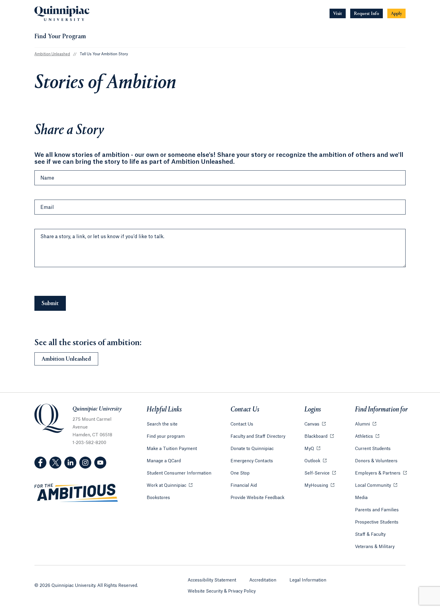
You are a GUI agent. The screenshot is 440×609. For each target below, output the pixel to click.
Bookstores (158, 498)
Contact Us (241, 424)
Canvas (315, 424)
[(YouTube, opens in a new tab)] (100, 463)
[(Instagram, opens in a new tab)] (85, 463)
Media (361, 498)
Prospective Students (376, 522)
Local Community (376, 485)
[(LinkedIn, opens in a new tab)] (70, 463)
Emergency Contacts (251, 461)
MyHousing (319, 485)
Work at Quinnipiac (169, 485)
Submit (50, 304)
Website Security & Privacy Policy (222, 591)
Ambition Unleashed (52, 54)
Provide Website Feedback (257, 498)
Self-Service (320, 473)
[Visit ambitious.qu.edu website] (76, 493)
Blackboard (319, 436)
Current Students (373, 449)
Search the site (162, 424)
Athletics (367, 436)
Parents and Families (377, 510)
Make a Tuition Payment (172, 449)
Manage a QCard (164, 461)
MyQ (312, 449)
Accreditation (262, 580)
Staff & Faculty (370, 535)
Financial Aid (243, 485)
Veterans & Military (375, 547)
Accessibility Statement (212, 580)
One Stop (240, 473)
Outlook (315, 461)
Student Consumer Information (179, 473)
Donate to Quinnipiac (252, 449)
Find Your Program (60, 36)
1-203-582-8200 (89, 443)
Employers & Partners (381, 473)
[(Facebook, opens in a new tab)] (40, 463)
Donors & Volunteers (376, 461)
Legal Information (307, 580)
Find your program (166, 436)
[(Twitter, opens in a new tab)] (55, 463)
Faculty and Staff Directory (257, 436)
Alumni (365, 424)
